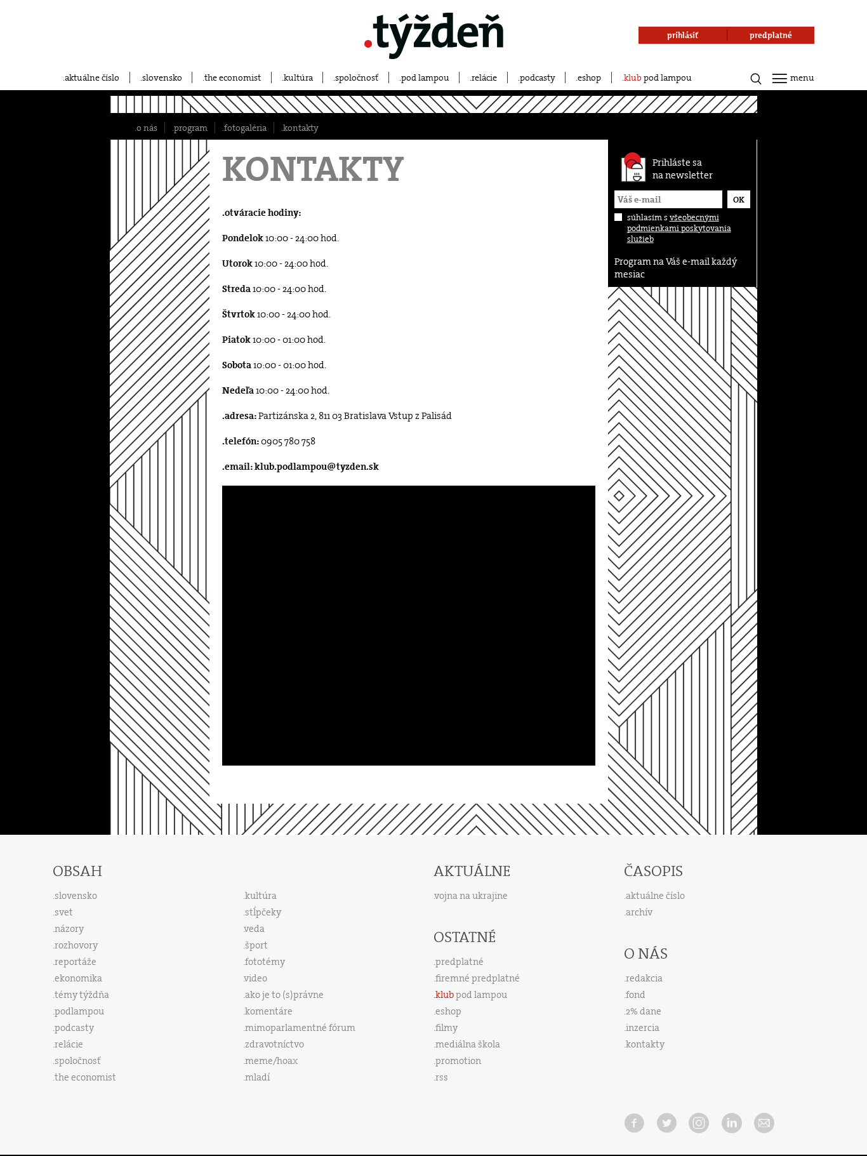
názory (69, 928)
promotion (458, 1060)
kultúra (298, 77)
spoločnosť (356, 77)
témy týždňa (82, 994)
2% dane (643, 1011)
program (191, 127)
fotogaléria (245, 127)
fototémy (265, 961)
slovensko (162, 77)
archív (639, 912)
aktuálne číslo (92, 77)
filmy (446, 1027)
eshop (589, 77)
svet (64, 912)
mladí (257, 1077)
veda (254, 928)
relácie (484, 77)
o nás (146, 127)
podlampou (79, 1011)
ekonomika (78, 978)
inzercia (642, 1027)
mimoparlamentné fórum (300, 1027)
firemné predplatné (477, 978)
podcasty (537, 77)
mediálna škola (467, 1044)
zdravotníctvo (274, 1044)
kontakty (301, 127)
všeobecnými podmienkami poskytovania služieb (679, 228)
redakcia (644, 978)
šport (256, 945)
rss (441, 1077)
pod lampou (425, 77)
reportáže (75, 961)
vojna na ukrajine (471, 895)
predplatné (459, 961)
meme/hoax (271, 1060)
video (255, 978)
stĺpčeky (263, 912)
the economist (232, 77)
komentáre (269, 1011)
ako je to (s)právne (284, 994)
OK (739, 199)
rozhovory (76, 945)
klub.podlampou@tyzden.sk (317, 466)
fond (635, 994)
